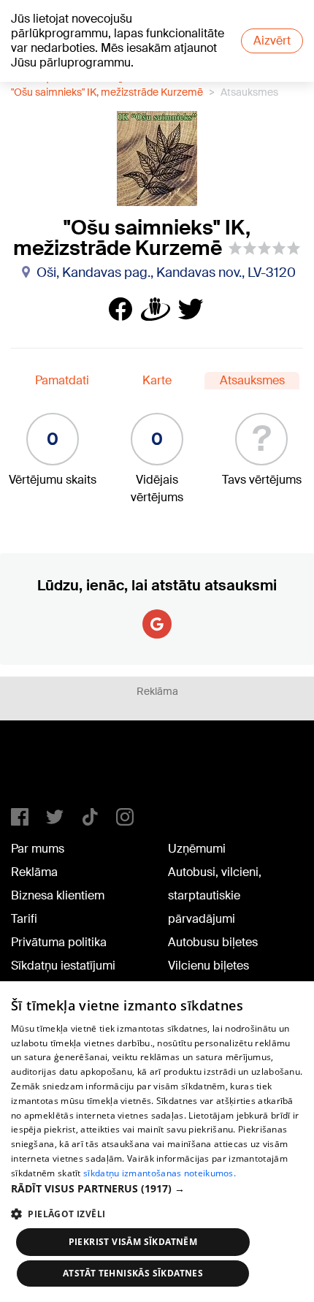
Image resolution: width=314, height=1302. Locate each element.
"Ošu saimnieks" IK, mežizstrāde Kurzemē (107, 92)
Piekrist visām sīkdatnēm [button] (133, 1242)
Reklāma (34, 872)
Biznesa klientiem (57, 895)
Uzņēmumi (197, 848)
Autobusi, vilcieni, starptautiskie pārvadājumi (214, 895)
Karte (157, 380)
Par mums (37, 848)
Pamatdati (62, 380)
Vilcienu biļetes (208, 965)
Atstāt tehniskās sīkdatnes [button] (133, 1273)
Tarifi (24, 918)
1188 (41, 770)
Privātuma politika (59, 942)
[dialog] (157, 1141)
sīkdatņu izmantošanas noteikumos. (159, 1173)
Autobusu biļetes (213, 942)
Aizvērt (272, 40)
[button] (157, 1188)
